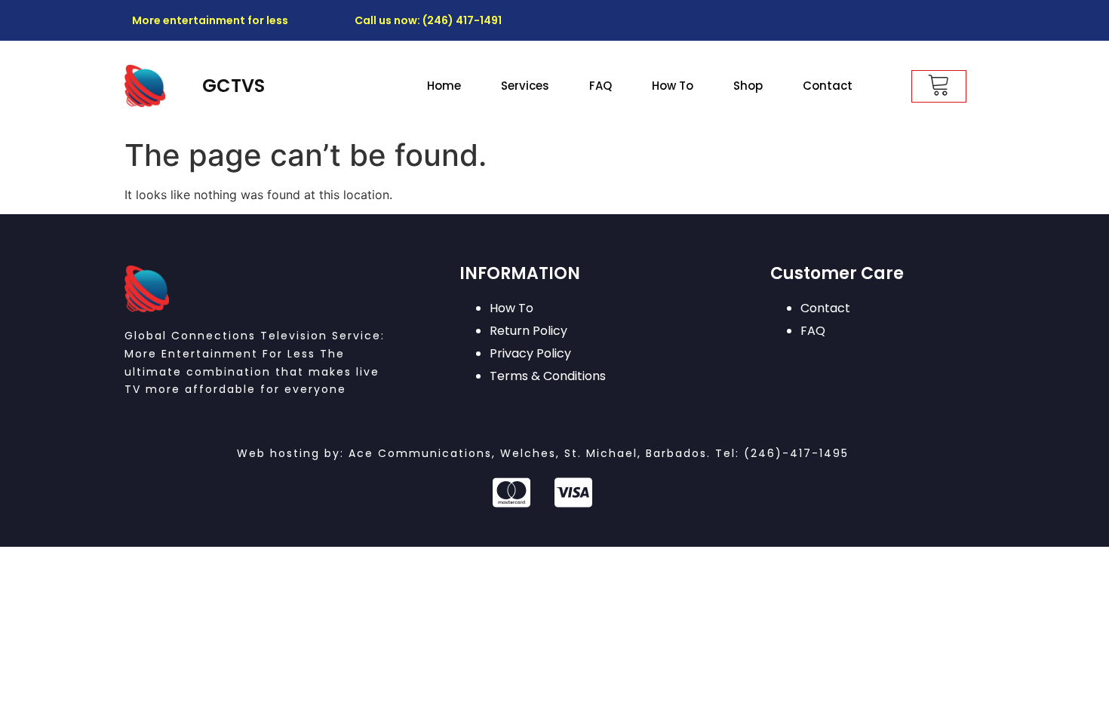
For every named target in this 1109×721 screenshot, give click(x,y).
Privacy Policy (530, 353)
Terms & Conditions (548, 376)
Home (444, 86)
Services (525, 86)
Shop (748, 86)
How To (672, 86)
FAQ (600, 86)
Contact (827, 86)
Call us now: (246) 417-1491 (428, 20)
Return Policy (528, 330)
